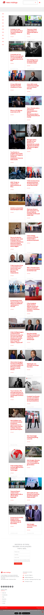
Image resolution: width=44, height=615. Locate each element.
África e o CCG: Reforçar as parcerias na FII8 (16, 111)
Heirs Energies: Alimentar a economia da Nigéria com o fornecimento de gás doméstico (33, 462)
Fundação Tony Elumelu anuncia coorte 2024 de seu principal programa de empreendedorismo (33, 399)
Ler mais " (12, 36)
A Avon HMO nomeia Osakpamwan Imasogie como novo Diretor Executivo (33, 86)
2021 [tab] (3, 23)
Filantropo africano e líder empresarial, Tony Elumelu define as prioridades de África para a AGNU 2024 (33, 212)
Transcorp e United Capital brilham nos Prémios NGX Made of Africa (32, 32)
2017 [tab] (3, 35)
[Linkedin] (8, 586)
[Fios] (10, 586)
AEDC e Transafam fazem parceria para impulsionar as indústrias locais (33, 269)
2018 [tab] (3, 32)
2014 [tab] (3, 44)
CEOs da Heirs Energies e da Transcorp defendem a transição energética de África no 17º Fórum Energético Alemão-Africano (16, 365)
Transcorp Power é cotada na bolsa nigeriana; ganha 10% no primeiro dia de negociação (16, 494)
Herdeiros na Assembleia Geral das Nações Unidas (16, 208)
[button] (39, 2)
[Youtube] (12, 586)
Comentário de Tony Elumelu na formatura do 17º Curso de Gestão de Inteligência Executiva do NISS (16, 57)
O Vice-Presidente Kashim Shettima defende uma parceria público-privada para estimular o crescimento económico (33, 307)
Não (20, 613)
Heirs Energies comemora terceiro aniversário (32, 525)
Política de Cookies (26, 613)
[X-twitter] (6, 586)
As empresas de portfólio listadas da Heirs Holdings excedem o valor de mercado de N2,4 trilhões (16, 520)
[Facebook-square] (2, 586)
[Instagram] (4, 586)
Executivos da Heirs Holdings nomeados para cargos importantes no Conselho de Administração (33, 336)
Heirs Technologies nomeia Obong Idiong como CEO (32, 437)
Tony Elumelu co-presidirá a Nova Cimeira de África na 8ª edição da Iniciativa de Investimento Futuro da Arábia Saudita (16, 155)
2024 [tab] (3, 13)
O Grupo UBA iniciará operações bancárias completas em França (15, 85)
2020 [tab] (3, 26)
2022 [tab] (3, 19)
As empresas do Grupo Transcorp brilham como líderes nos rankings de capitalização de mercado (16, 303)
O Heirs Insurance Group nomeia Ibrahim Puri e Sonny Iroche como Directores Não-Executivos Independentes (16, 269)
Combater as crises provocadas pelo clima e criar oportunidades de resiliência (16, 32)
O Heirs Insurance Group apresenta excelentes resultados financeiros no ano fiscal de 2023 (33, 183)
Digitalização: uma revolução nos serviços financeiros (33, 365)
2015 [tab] (3, 41)
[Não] (42, 612)
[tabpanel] (25, 274)
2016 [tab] (3, 38)
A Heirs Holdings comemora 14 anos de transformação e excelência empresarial (33, 238)
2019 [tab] (3, 29)
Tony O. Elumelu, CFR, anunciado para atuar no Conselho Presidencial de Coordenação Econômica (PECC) (16, 394)
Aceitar (16, 613)
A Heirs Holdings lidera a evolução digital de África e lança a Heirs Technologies (16, 468)
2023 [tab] (3, 16)
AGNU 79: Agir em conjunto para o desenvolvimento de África (15, 184)
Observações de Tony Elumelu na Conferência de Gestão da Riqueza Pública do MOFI (33, 495)
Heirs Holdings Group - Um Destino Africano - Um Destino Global (32, 61)
